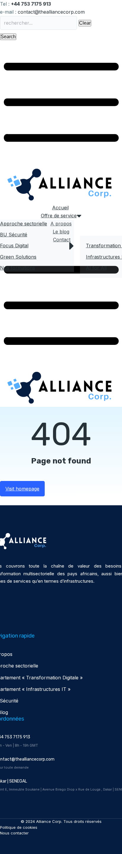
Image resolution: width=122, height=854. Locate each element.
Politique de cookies (18, 827)
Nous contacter (14, 833)
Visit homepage (22, 489)
